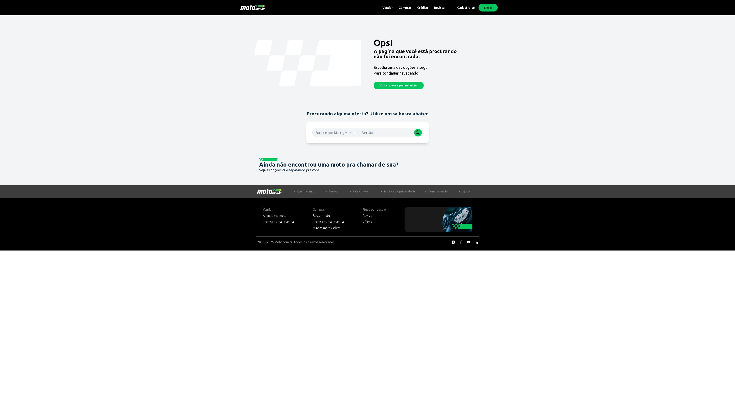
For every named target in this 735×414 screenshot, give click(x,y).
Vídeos (367, 221)
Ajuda (466, 191)
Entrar (488, 7)
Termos (334, 191)
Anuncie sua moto (275, 215)
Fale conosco (361, 191)
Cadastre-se (466, 7)
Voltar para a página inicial (399, 85)
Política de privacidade (399, 191)
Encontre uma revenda (278, 221)
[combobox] (367, 132)
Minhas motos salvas (327, 228)
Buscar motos (322, 215)
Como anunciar (438, 191)
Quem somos (306, 191)
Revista (439, 7)
